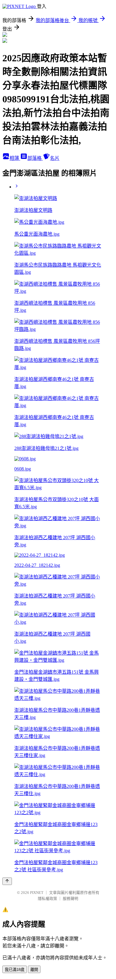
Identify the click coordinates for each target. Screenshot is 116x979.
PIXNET (36, 892)
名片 (54, 158)
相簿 (15, 158)
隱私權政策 (47, 898)
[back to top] (7, 881)
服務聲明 (70, 898)
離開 (34, 969)
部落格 (35, 158)
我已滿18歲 (14, 969)
